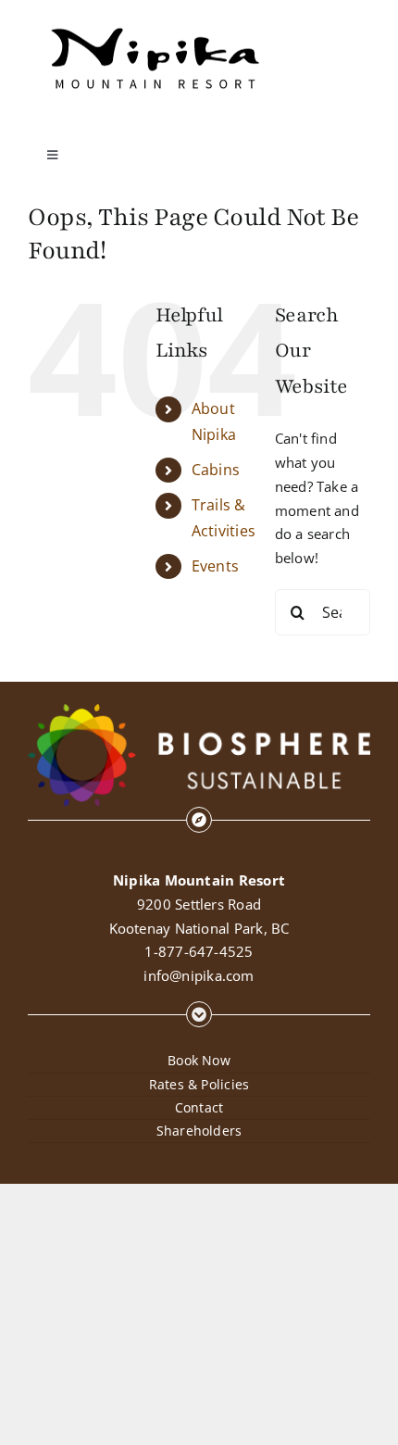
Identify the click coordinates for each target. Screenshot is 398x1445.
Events (215, 566)
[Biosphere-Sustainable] (199, 710)
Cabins (216, 469)
